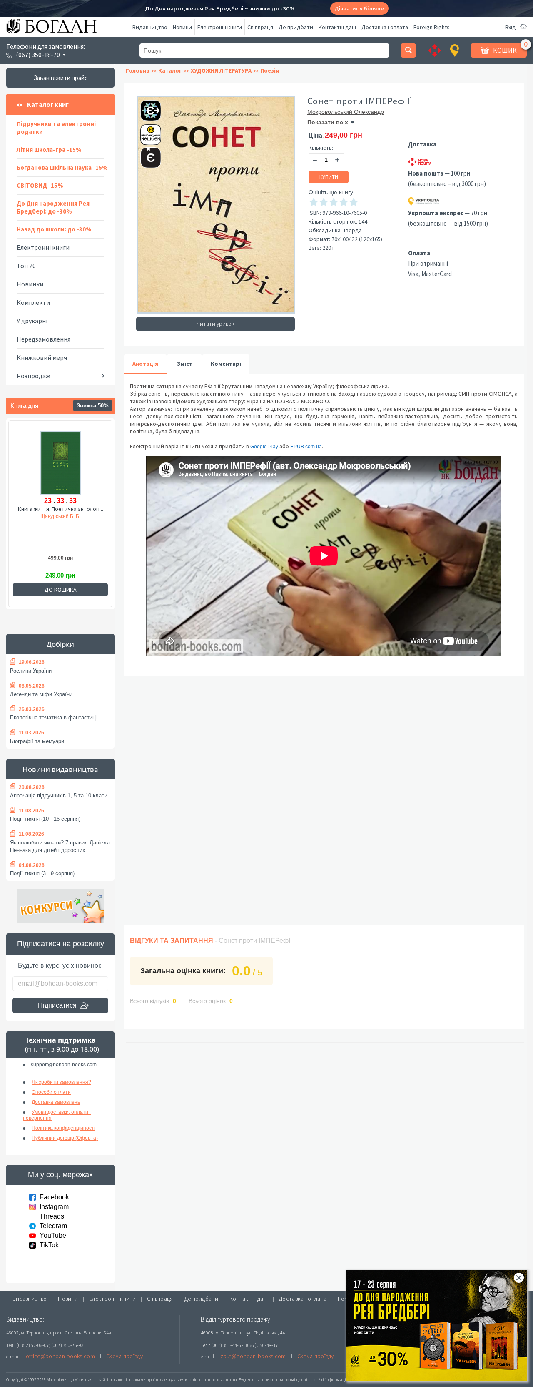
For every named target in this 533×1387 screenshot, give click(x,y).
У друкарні (32, 321)
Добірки (60, 644)
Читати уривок (215, 323)
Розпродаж (33, 376)
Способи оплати (51, 1092)
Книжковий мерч (42, 357)
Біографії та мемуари (37, 741)
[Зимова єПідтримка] (146, 107)
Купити (328, 177)
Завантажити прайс (60, 78)
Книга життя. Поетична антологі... (60, 509)
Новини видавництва (60, 769)
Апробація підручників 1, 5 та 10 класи (58, 795)
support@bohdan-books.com (64, 1065)
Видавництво (149, 27)
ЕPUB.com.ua (306, 447)
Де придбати (296, 27)
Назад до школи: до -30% (54, 229)
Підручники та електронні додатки (56, 128)
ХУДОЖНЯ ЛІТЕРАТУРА (221, 70)
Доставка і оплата (384, 27)
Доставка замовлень (56, 1102)
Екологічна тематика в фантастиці (53, 717)
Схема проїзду (124, 1356)
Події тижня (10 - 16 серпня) (45, 819)
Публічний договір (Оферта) (65, 1138)
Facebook (54, 1197)
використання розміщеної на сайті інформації (301, 1379)
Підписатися (57, 1005)
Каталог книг (48, 104)
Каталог (170, 70)
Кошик (505, 50)
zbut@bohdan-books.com (253, 1356)
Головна (137, 70)
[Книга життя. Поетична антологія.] (60, 462)
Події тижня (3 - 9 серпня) (42, 873)
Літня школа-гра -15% (49, 149)
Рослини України (31, 671)
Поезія (269, 70)
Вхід (510, 27)
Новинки (30, 284)
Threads (52, 1216)
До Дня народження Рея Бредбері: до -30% (53, 207)
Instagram (54, 1206)
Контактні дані (337, 27)
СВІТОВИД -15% (40, 185)
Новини (182, 27)
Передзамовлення (43, 339)
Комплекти (33, 302)
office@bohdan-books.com (60, 1356)
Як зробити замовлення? (61, 1082)
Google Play (264, 447)
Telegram (53, 1225)
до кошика (61, 589)
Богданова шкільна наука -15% (62, 167)
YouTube (53, 1235)
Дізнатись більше (359, 8)
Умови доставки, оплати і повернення (57, 1115)
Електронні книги (219, 27)
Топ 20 (26, 265)
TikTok (49, 1245)
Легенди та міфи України (41, 694)
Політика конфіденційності (63, 1128)
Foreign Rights (431, 27)
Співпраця (260, 27)
